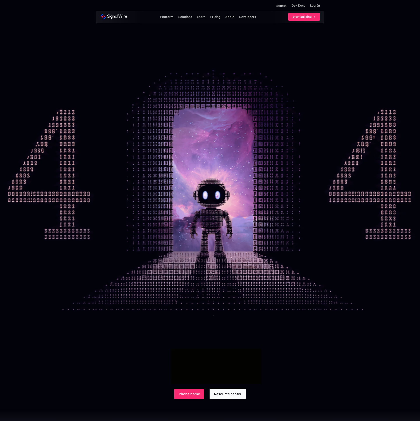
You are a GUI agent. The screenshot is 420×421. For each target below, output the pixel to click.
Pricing (215, 17)
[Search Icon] (281, 5)
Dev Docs (298, 5)
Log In (315, 5)
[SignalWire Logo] (114, 17)
